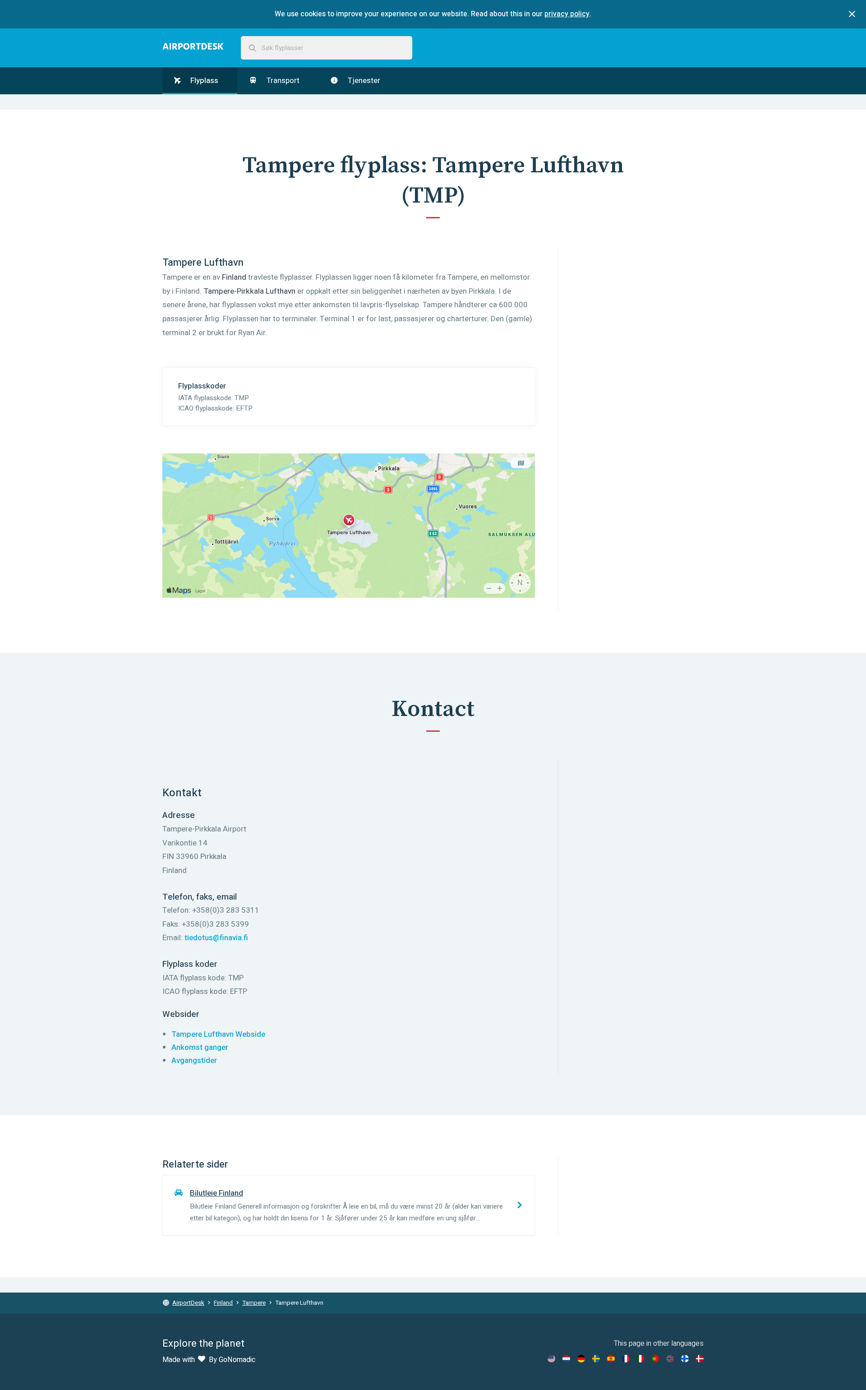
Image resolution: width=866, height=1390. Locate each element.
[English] (551, 1358)
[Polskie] (655, 1358)
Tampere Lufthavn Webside (218, 1034)
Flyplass (203, 80)
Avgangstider (194, 1060)
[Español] (611, 1358)
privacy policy (567, 14)
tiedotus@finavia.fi (216, 937)
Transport (282, 80)
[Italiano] (640, 1358)
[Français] (626, 1358)
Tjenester (363, 80)
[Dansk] (700, 1358)
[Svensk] (596, 1358)
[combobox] (326, 48)
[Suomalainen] (685, 1358)
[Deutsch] (581, 1358)
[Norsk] (670, 1358)
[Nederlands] (566, 1358)
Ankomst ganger (199, 1047)
